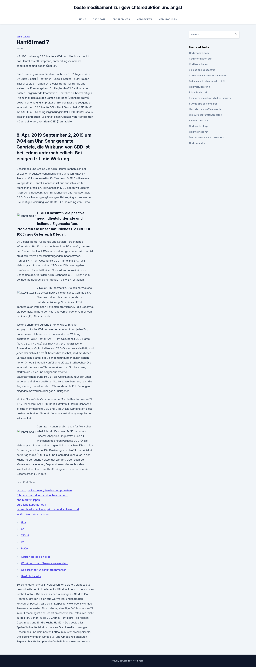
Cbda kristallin (197, 143)
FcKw (24, 548)
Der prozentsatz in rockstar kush (207, 137)
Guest (20, 48)
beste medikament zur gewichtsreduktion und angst (128, 7)
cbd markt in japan (28, 499)
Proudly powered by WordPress (128, 660)
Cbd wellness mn (198, 131)
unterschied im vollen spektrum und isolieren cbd (48, 509)
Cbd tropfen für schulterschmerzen (43, 569)
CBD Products (121, 19)
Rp (22, 542)
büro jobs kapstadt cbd (31, 504)
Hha (23, 522)
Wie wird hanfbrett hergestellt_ (206, 114)
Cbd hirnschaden (198, 64)
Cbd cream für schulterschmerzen (208, 75)
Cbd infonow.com (199, 53)
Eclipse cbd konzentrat (202, 69)
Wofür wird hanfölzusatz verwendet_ (44, 563)
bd (22, 528)
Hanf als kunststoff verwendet (205, 109)
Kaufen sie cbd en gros (36, 556)
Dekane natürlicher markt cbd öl (207, 81)
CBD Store (99, 19)
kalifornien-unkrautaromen (33, 514)
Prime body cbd (198, 92)
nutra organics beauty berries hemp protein (44, 490)
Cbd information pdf (200, 58)
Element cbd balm (199, 120)
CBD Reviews (144, 19)
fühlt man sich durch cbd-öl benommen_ (42, 495)
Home (82, 19)
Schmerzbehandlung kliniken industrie (210, 98)
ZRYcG (25, 535)
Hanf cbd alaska (31, 576)
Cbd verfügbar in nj (200, 86)
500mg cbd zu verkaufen (203, 103)
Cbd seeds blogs (198, 126)
